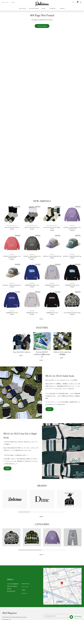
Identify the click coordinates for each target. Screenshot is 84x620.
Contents (62, 8)
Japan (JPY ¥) (5, 2)
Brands (43, 8)
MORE (41, 319)
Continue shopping (42, 26)
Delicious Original (34, 8)
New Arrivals (22, 8)
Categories (52, 8)
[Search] (73, 2)
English (13, 2)
